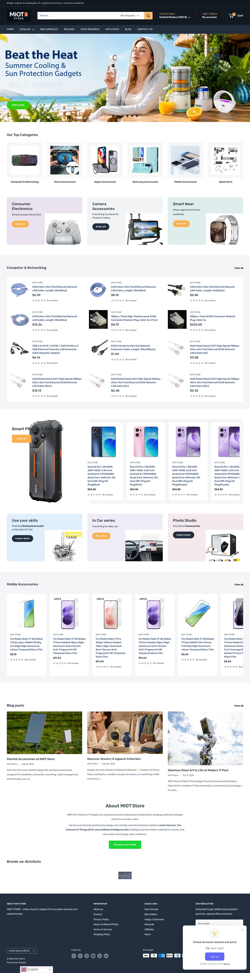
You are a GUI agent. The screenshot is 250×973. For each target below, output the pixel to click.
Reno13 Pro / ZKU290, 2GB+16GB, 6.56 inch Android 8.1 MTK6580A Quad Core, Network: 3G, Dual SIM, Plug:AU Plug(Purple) (186, 475)
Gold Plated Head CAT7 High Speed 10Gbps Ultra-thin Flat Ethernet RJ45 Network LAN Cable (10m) (214, 382)
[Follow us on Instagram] (86, 955)
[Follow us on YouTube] (93, 955)
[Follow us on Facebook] (73, 955)
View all (239, 268)
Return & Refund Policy (106, 924)
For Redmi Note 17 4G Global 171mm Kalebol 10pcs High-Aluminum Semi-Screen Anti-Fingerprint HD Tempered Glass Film (155, 645)
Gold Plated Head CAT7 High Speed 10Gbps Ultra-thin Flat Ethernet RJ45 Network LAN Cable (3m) (214, 349)
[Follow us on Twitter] (80, 955)
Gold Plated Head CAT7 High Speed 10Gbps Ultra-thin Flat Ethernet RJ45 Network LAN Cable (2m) (136, 382)
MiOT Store (37, 283)
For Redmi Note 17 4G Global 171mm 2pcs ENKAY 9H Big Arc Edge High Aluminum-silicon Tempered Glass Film (26, 644)
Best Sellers (151, 914)
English (32, 969)
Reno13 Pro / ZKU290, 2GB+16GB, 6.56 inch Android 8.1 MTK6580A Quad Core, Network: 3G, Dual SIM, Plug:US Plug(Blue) (102, 475)
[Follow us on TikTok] (99, 955)
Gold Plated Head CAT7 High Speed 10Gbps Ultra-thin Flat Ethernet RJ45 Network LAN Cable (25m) (57, 382)
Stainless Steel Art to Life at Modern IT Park (198, 770)
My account (209, 17)
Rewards (149, 924)
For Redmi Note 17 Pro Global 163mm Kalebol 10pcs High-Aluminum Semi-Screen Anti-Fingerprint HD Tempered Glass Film (110, 647)
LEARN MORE (19, 105)
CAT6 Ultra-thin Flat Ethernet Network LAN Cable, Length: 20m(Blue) (54, 288)
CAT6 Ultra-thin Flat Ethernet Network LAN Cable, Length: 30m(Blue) (133, 288)
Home (10, 29)
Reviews (69, 29)
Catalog (25, 29)
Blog (128, 29)
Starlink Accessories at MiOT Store (31, 759)
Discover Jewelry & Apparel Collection (114, 759)
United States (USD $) (19, 951)
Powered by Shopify (16, 962)
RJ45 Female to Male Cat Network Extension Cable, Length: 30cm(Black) (133, 347)
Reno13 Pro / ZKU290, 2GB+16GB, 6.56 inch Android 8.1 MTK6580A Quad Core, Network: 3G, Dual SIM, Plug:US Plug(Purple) (228, 475)
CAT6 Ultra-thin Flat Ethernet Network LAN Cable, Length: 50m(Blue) (54, 318)
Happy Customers (154, 919)
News (148, 934)
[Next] (243, 161)
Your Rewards (89, 29)
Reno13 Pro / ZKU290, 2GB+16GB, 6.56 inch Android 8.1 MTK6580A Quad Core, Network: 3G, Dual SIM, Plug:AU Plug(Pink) (144, 475)
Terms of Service (103, 929)
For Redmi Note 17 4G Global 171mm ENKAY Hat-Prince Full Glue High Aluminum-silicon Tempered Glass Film (197, 644)
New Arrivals (49, 29)
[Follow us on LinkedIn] (106, 955)
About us (98, 909)
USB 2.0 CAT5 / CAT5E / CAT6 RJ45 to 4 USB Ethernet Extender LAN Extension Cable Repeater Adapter (55, 349)
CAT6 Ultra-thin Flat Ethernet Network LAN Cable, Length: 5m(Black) (212, 288)
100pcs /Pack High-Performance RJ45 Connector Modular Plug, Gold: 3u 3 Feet (134, 318)
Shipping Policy (102, 934)
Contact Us (145, 29)
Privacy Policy (101, 919)
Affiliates (112, 29)
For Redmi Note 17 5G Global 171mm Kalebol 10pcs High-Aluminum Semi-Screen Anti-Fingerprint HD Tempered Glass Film (69, 645)
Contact (98, 914)
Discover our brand (125, 844)
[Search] (148, 15)
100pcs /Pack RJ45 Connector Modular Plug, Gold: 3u (212, 318)
